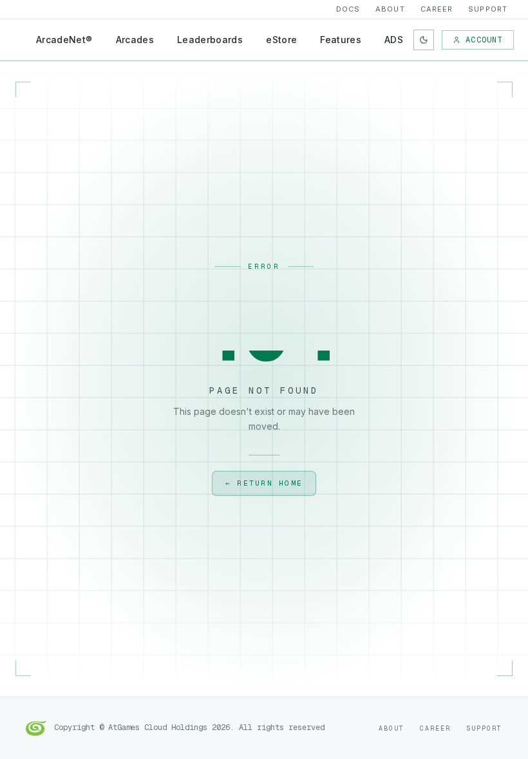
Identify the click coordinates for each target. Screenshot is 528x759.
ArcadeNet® (64, 39)
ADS (393, 39)
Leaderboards (210, 39)
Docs (348, 9)
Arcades (135, 39)
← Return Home (264, 483)
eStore (281, 39)
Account (484, 40)
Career (436, 9)
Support (487, 9)
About (390, 9)
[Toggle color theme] (423, 40)
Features (340, 39)
